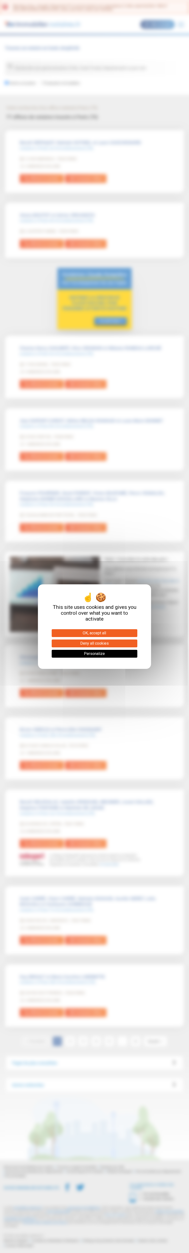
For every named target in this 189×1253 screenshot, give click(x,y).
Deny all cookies (94, 643)
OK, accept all (94, 633)
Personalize (94, 653)
